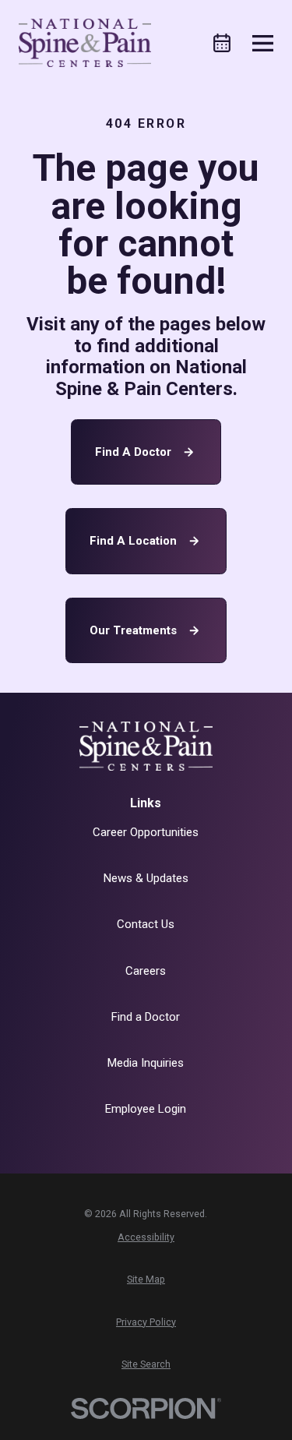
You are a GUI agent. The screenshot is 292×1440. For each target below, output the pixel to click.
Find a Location (133, 541)
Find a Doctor (133, 452)
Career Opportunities (146, 832)
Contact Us (145, 924)
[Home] (85, 43)
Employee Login (145, 1109)
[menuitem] (146, 1237)
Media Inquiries (145, 1063)
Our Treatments (133, 630)
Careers (145, 971)
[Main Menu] (262, 43)
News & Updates (146, 878)
